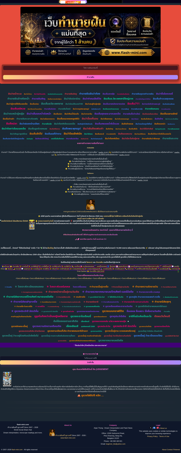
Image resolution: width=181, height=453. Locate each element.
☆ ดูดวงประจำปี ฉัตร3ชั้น (24, 311)
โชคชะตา (89, 262)
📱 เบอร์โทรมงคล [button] (100, 266)
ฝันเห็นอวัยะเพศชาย (52, 103)
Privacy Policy (152, 436)
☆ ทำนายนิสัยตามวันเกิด (168, 287)
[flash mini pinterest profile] (158, 428)
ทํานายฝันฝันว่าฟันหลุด (151, 138)
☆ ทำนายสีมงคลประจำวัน (110, 302)
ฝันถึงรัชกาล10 (95, 109)
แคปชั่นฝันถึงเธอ (57, 138)
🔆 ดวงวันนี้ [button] (24, 266)
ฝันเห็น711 (133, 103)
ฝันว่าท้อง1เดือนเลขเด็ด (14, 128)
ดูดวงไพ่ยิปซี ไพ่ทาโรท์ (172, 336)
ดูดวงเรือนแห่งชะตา (100, 316)
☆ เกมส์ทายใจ (79, 296)
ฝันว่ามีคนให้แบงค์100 (74, 104)
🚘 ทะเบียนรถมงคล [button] (87, 266)
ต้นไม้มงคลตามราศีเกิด (65, 321)
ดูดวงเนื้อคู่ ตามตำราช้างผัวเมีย (89, 336)
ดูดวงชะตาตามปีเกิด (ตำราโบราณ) (32, 331)
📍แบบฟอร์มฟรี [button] (163, 269)
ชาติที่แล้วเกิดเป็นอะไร (140, 316)
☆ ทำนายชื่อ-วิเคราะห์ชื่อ (23, 306)
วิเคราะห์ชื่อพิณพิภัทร (69, 278)
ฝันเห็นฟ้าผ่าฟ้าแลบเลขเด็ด (55, 94)
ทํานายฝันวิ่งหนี (64, 108)
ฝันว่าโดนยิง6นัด (73, 133)
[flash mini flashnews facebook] (154, 428)
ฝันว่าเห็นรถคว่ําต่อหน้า (39, 113)
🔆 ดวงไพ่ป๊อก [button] (44, 266)
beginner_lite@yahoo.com (115, 444)
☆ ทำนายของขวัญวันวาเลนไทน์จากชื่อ (69, 302)
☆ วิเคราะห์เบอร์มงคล (58, 286)
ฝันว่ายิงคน (88, 134)
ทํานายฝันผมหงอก (173, 129)
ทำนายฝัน (99, 262)
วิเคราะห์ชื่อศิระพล (23, 278)
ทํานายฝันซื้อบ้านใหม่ (131, 113)
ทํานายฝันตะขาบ (170, 138)
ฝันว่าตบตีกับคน (140, 134)
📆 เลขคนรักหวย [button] (122, 266)
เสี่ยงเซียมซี (85, 321)
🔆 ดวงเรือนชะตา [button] (118, 269)
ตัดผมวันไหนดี (162, 316)
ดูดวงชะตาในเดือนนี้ (80, 316)
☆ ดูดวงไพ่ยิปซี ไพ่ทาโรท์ (96, 297)
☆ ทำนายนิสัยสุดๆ (161, 301)
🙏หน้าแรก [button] (6, 266)
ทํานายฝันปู (125, 109)
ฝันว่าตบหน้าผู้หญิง (14, 113)
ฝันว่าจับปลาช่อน (72, 98)
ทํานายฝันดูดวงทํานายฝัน (143, 93)
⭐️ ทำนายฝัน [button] (15, 266)
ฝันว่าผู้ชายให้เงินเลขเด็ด (17, 103)
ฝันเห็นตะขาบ (171, 124)
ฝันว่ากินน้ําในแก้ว (71, 113)
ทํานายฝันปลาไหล (72, 138)
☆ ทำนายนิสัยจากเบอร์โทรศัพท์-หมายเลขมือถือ (28, 296)
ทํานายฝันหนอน (152, 108)
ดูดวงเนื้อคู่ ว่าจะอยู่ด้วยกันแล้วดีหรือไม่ (20, 335)
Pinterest (176, 450)
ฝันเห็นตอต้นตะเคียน (150, 114)
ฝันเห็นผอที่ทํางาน (53, 133)
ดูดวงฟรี (68, 435)
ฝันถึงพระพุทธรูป (71, 128)
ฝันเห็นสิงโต (133, 129)
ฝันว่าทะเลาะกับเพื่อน (171, 119)
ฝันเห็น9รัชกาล (55, 129)
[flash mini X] (151, 428)
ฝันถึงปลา (11, 123)
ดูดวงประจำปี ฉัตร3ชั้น (124, 326)
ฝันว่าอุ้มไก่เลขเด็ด (39, 94)
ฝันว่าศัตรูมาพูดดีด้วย (18, 133)
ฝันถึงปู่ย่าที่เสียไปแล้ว (85, 124)
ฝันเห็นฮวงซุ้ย (109, 93)
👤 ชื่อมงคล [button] (111, 266)
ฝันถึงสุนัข (30, 139)
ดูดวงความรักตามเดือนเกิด (46, 326)
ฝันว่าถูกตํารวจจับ (160, 129)
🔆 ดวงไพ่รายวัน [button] (55, 266)
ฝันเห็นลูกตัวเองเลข (37, 128)
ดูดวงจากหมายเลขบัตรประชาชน (88, 311)
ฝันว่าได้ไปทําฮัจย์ (146, 128)
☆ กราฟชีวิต (40, 306)
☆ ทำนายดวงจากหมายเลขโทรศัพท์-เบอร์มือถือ (107, 291)
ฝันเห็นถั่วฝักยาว (146, 119)
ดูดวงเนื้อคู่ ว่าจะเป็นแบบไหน (148, 335)
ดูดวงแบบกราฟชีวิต (113, 311)
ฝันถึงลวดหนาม (125, 133)
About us (163, 428)
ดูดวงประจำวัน (104, 326)
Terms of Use (164, 436)
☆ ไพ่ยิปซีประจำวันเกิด (115, 297)
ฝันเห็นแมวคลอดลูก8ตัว (68, 118)
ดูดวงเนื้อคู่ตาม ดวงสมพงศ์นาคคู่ (120, 330)
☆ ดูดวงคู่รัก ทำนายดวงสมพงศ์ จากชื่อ (143, 296)
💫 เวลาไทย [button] (76, 266)
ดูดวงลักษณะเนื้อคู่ (19, 326)
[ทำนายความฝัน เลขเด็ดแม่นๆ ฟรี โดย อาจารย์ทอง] (90, 209)
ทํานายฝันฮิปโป (111, 134)
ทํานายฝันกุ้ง (47, 124)
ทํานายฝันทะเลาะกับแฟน (27, 118)
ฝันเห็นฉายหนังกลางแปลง (114, 103)
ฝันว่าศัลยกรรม (106, 118)
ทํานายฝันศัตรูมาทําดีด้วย (143, 99)
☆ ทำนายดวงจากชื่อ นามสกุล (148, 292)
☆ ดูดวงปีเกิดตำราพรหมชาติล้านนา (151, 306)
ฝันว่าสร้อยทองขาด (47, 119)
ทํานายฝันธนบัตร (165, 109)
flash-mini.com (17, 450)
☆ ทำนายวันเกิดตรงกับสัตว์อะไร (71, 306)
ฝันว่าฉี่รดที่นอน (90, 118)
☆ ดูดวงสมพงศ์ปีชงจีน (92, 306)
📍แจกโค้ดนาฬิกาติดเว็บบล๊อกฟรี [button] (145, 269)
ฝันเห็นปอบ (34, 104)
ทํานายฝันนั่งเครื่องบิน (123, 94)
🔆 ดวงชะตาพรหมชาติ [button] (93, 269)
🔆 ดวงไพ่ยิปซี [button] (33, 266)
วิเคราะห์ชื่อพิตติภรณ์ (37, 278)
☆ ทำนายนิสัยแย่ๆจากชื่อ (23, 301)
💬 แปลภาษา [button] (26, 269)
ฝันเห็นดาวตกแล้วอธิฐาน (55, 99)
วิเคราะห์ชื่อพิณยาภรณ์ (53, 278)
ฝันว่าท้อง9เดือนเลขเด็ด (64, 123)
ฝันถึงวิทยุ (109, 129)
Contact (170, 450)
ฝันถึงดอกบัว (159, 123)
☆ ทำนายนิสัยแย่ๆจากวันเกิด (48, 302)
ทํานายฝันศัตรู (38, 98)
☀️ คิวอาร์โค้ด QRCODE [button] (95, 271)
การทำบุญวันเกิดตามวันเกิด (21, 316)
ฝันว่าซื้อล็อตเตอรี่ (164, 93)
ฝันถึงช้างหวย (127, 123)
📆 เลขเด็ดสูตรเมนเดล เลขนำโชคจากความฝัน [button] (144, 266)
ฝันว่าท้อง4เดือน (112, 138)
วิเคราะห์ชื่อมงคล (79, 286)
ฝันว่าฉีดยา (135, 119)
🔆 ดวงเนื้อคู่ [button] (35, 269)
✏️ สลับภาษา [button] (129, 269)
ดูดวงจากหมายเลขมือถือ (110, 340)
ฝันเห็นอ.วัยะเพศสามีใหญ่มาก (118, 98)
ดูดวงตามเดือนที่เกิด (162, 326)
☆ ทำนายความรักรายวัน (145, 286)
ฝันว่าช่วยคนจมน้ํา (97, 139)
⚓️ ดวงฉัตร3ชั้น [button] (106, 269)
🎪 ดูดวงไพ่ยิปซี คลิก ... (90, 395)
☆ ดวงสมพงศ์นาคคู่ (53, 306)
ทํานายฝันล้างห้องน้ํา (18, 98)
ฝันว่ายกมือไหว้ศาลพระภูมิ (151, 104)
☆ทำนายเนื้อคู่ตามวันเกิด (120, 287)
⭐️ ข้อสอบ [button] (9, 269)
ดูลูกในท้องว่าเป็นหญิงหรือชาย (51, 316)
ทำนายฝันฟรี (60, 435)
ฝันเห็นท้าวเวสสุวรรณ (163, 98)
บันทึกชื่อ (90, 362)
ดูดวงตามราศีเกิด (96, 331)
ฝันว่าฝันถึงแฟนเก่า (93, 128)
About (164, 450)
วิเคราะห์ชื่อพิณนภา (144, 278)
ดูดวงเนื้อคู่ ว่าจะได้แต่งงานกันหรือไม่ (117, 336)
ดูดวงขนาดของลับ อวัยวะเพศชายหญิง (109, 321)
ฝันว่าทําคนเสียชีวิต (92, 98)
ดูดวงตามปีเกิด (62, 341)
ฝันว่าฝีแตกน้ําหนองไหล (35, 109)
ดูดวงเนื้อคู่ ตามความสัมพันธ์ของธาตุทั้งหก (58, 335)
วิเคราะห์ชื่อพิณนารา (114, 278)
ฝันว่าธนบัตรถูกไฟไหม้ (144, 124)
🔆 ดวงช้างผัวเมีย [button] (63, 269)
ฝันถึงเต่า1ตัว (84, 139)
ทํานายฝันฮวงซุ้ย (137, 109)
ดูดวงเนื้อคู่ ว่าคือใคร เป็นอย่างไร (150, 331)
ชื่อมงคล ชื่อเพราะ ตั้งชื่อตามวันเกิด (144, 311)
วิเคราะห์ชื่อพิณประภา (129, 278)
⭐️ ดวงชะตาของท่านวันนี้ (44, 221)
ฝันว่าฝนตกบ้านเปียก (30, 123)
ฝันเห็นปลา (58, 114)
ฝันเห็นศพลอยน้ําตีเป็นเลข (107, 123)
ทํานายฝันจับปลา (50, 109)
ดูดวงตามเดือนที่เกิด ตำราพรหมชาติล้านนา (67, 330)
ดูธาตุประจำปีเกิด (118, 316)
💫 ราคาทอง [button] (173, 269)
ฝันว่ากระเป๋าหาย (121, 129)
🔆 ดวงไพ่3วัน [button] (66, 266)
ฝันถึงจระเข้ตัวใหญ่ (42, 138)
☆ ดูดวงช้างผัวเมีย (67, 311)
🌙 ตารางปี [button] (17, 269)
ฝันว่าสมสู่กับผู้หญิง (93, 104)
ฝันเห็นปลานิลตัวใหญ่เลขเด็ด (13, 138)
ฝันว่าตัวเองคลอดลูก (122, 119)
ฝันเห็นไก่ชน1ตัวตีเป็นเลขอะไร (159, 134)
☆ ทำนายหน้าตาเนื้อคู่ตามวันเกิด (62, 291)
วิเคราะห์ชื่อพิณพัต (99, 278)
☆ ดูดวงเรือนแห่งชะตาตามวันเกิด (117, 306)
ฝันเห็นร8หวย (18, 108)
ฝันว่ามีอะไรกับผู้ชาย (130, 138)
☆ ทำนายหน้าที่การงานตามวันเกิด (135, 301)
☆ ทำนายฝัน (8, 287)
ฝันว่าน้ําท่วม (28, 94)
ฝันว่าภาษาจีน (86, 113)
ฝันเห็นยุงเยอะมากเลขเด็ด (107, 113)
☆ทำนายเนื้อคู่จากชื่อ (98, 286)
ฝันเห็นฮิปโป (36, 133)
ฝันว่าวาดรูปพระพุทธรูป (81, 109)
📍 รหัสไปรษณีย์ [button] (166, 266)
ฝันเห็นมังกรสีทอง (169, 104)
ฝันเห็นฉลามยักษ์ (168, 113)
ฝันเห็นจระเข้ (99, 134)
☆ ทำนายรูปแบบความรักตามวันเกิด (31, 292)
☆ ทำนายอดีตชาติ (90, 301)
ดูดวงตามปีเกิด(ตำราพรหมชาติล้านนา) (82, 340)
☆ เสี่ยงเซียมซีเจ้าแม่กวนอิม (170, 297)
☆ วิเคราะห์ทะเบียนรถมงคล (29, 286)
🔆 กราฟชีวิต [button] (45, 269)
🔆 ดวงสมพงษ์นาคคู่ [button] (77, 269)
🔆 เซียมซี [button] (53, 269)
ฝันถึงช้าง (159, 118)
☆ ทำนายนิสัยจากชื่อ (63, 297)
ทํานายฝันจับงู (71, 93)
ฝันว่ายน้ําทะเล (15, 93)
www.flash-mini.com (68, 438)
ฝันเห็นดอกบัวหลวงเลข (111, 109)
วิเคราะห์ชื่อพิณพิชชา (85, 278)
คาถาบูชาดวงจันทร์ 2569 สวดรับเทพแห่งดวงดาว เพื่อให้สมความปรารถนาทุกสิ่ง (90, 211)
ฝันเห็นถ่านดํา (8, 118)
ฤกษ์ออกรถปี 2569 (88, 326)
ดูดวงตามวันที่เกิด (145, 326)
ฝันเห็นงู (51, 248)
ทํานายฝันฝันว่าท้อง (89, 93)
